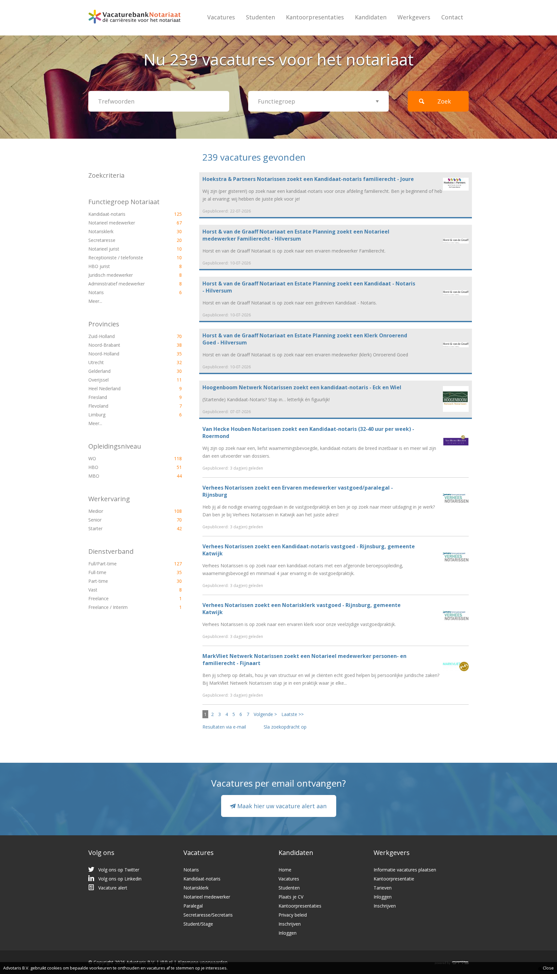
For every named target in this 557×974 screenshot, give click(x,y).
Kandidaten (370, 17)
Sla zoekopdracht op (285, 727)
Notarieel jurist (124, 249)
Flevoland (124, 406)
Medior (124, 511)
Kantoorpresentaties (315, 17)
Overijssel (124, 380)
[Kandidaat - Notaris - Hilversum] (456, 292)
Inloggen (287, 933)
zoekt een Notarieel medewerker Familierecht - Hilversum (295, 235)
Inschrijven (289, 924)
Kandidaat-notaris (124, 214)
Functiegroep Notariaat (124, 201)
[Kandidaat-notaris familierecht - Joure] (456, 184)
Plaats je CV (290, 897)
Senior (124, 520)
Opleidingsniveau (114, 446)
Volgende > (265, 714)
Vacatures (221, 17)
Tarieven (383, 888)
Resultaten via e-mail (224, 727)
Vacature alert (112, 888)
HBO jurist (124, 266)
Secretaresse (124, 240)
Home (284, 870)
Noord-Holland (124, 354)
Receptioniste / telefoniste (124, 257)
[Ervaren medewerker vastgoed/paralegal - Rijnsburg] (456, 498)
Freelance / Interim (124, 607)
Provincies (103, 324)
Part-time (124, 581)
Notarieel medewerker (124, 223)
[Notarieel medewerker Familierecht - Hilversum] (456, 240)
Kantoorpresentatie (394, 879)
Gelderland (124, 371)
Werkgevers (413, 17)
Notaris (124, 292)
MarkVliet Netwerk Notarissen (242, 656)
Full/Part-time (124, 564)
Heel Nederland (124, 388)
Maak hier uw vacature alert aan (282, 806)
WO (124, 458)
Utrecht (124, 362)
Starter (124, 528)
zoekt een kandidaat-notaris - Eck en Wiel (301, 387)
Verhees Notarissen (227, 487)
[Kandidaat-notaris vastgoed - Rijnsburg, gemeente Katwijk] (456, 557)
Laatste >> (292, 714)
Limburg (124, 415)
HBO (124, 467)
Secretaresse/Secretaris (208, 915)
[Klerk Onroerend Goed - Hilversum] (456, 344)
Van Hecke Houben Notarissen (241, 428)
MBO (124, 476)
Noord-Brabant (124, 345)
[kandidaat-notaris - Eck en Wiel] (456, 398)
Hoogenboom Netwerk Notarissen (247, 387)
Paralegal (193, 906)
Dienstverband (110, 551)
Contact (452, 17)
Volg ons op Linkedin (120, 879)
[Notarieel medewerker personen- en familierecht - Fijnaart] (456, 666)
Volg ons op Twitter (118, 870)
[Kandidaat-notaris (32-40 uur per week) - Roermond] (456, 440)
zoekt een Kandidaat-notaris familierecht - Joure (308, 179)
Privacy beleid (292, 915)
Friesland (124, 397)
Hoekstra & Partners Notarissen (244, 179)
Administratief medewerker (124, 284)
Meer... (95, 301)
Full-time (124, 572)
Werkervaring (109, 498)
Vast (124, 590)
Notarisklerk (124, 231)
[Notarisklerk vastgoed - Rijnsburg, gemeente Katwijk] (456, 615)
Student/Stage (198, 924)
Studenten (260, 17)
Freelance (124, 598)
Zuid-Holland (124, 336)
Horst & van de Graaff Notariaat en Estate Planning (269, 231)
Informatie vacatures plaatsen (405, 870)
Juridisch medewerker (124, 275)
